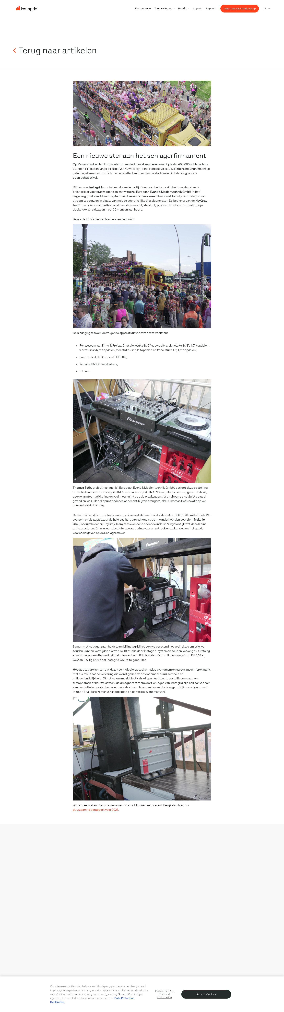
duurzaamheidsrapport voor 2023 (95, 810)
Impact (197, 8)
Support (211, 8)
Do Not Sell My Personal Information (164, 994)
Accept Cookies (206, 994)
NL (265, 8)
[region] (142, 994)
